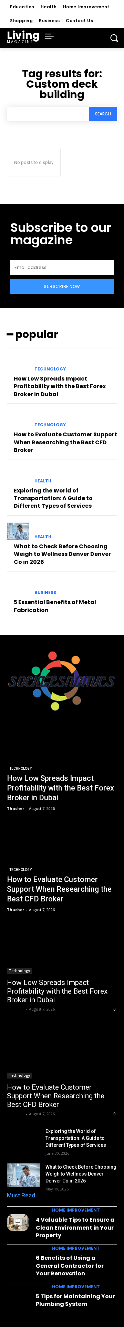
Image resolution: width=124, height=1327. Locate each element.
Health (42, 481)
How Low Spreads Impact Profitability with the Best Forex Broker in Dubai (60, 386)
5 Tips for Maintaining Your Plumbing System (75, 1300)
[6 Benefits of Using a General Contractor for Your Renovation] (18, 1260)
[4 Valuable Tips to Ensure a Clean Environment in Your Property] (18, 1222)
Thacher (15, 1009)
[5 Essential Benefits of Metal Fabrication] (18, 587)
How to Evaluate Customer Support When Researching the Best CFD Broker (65, 442)
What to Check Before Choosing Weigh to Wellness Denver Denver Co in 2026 (62, 554)
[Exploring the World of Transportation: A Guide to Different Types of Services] (18, 475)
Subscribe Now (62, 286)
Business (45, 593)
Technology (50, 369)
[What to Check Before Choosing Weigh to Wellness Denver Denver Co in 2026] (18, 531)
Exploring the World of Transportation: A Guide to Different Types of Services (53, 498)
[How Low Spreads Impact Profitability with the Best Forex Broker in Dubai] (18, 364)
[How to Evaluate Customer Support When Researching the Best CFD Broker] (18, 419)
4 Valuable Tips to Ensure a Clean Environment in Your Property (75, 1227)
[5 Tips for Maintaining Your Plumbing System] (18, 1299)
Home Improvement (76, 1210)
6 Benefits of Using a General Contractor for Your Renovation (70, 1265)
